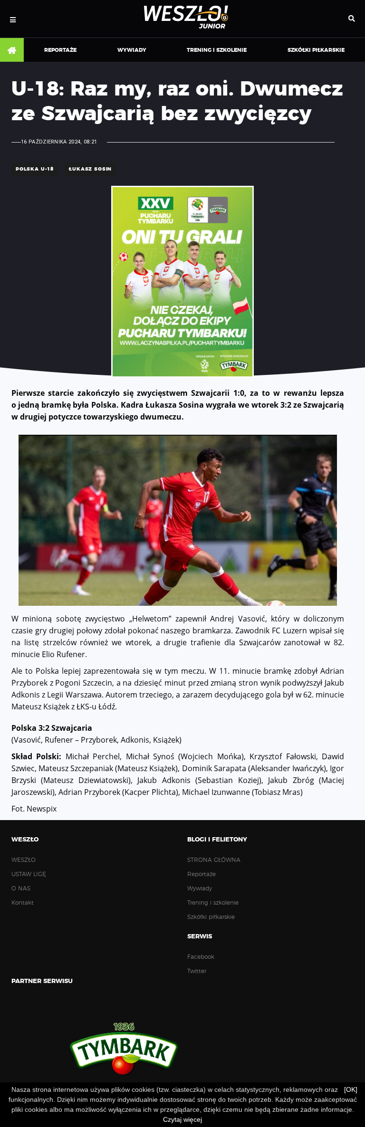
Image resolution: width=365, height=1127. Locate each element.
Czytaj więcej (182, 1119)
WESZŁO (23, 860)
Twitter (196, 971)
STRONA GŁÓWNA (12, 50)
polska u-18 (35, 169)
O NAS (20, 888)
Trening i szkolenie (217, 50)
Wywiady (131, 50)
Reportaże (60, 50)
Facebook (200, 957)
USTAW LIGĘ (28, 874)
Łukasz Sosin (90, 169)
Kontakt (22, 903)
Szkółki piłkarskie (316, 50)
